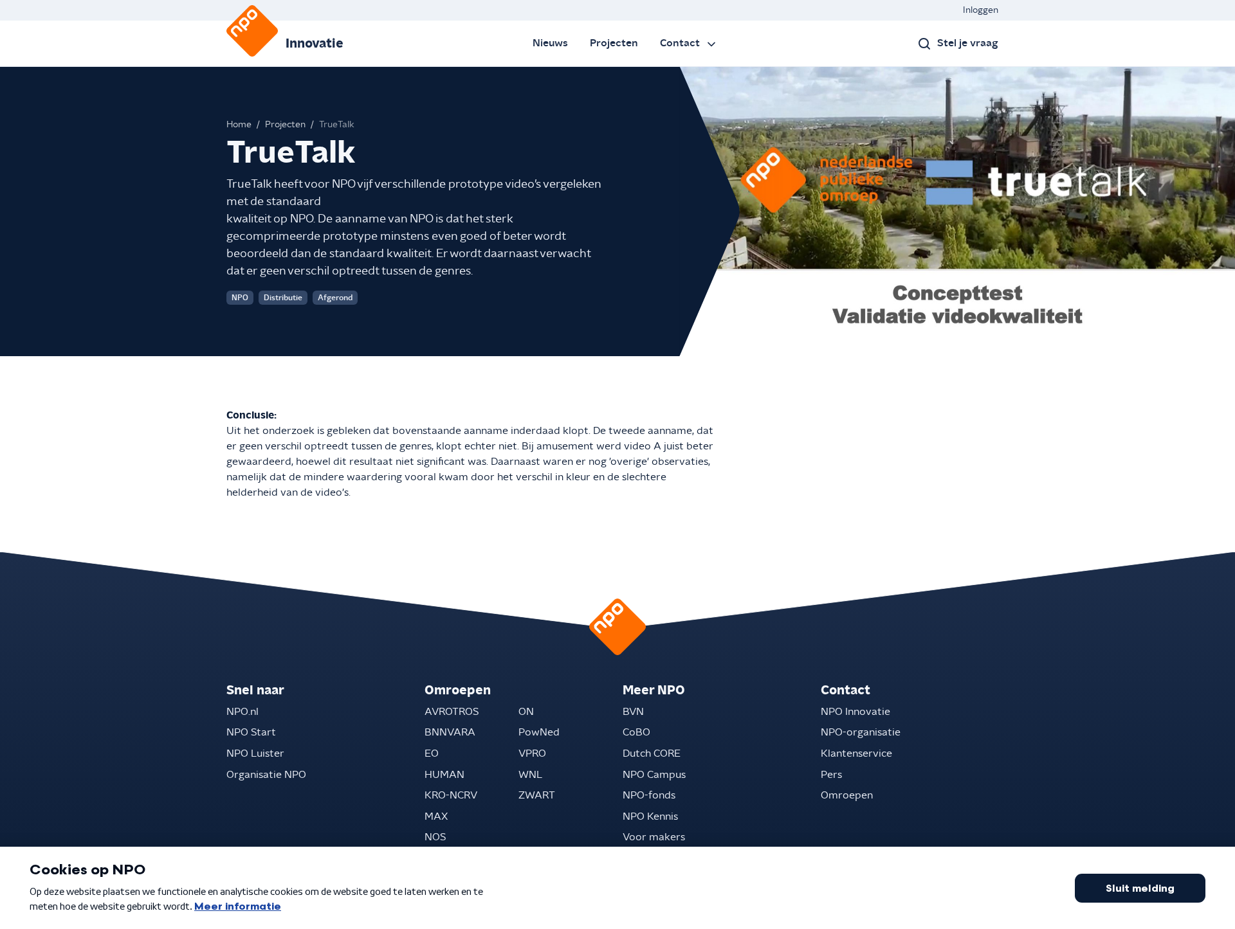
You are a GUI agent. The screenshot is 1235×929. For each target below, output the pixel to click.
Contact (680, 43)
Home (239, 124)
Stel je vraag (967, 43)
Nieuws (550, 43)
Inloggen (980, 10)
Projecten (614, 43)
